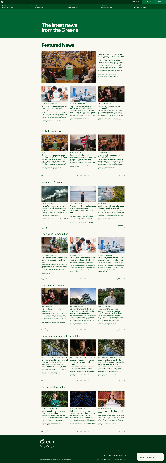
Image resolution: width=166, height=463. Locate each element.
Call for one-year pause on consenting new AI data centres (82, 412)
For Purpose (110, 455)
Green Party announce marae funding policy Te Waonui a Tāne (111, 56)
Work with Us (106, 449)
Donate (160, 1)
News (79, 449)
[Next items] (46, 175)
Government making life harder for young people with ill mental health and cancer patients (82, 311)
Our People (80, 443)
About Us (80, 440)
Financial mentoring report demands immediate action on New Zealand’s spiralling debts (110, 311)
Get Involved (106, 440)
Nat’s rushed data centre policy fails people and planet (54, 412)
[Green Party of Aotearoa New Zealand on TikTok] (52, 446)
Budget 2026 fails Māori (79, 155)
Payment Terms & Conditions (119, 450)
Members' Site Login (120, 443)
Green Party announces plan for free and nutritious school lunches (54, 108)
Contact (79, 452)
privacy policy (152, 457)
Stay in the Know (94, 452)
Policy (79, 446)
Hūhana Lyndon (46, 273)
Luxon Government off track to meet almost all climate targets (54, 207)
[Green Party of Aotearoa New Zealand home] (47, 441)
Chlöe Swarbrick (114, 76)
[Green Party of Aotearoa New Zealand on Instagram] (45, 446)
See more (120, 175)
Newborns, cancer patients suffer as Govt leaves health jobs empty (83, 107)
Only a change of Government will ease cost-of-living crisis (55, 361)
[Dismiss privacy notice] (161, 454)
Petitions (92, 446)
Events (92, 443)
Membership (135, 1)
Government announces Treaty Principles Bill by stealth (110, 156)
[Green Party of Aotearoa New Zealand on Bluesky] (48, 446)
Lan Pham (90, 222)
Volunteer (147, 1)
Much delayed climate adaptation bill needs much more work (111, 207)
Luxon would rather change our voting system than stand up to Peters (82, 362)
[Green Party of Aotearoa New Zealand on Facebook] (41, 446)
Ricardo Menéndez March (115, 119)
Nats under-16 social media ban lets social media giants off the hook (54, 260)
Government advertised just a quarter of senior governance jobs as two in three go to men (111, 362)
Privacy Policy (119, 446)
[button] (16, 6)
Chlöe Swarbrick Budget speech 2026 (110, 412)
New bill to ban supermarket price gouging (109, 107)
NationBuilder (122, 455)
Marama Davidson (102, 76)
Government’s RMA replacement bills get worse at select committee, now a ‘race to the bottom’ (83, 209)
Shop (91, 449)
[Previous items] (43, 175)
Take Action (93, 440)
